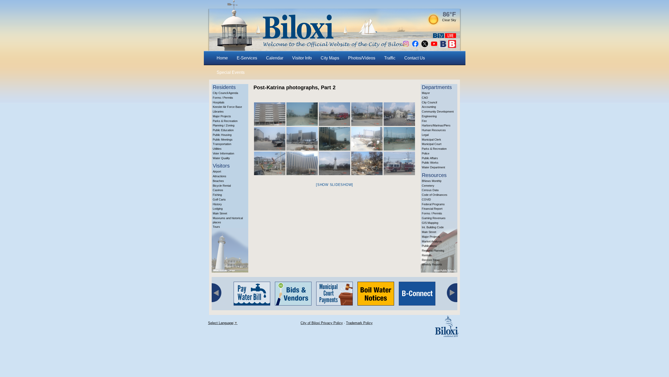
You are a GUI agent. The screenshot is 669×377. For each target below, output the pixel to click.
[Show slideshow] (334, 185)
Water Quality (221, 158)
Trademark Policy (359, 323)
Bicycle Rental (222, 185)
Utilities (217, 148)
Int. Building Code (433, 227)
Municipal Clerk (431, 139)
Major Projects (222, 116)
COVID (426, 199)
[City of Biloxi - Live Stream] (450, 36)
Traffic (389, 58)
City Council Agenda (225, 93)
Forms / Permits (223, 97)
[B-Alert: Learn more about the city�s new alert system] (452, 46)
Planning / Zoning (223, 125)
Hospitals (218, 102)
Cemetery (428, 185)
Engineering (429, 116)
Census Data (430, 190)
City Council (429, 102)
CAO (425, 97)
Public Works (430, 162)
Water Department (433, 167)
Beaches (218, 180)
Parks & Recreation (225, 121)
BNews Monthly (432, 180)
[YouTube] (434, 46)
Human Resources (434, 130)
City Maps (330, 58)
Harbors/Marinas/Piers (436, 125)
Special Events (231, 72)
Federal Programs (433, 204)
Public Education (223, 130)
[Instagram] (406, 46)
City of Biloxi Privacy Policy (322, 323)
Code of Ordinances (434, 194)
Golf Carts (219, 199)
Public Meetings (223, 139)
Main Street (220, 213)
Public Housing (222, 134)
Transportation (222, 144)
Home (222, 58)
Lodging (218, 208)
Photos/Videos (361, 58)
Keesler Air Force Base (227, 106)
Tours (216, 226)
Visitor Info (302, 58)
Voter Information (223, 153)
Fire (424, 121)
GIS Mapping (430, 222)
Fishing (217, 194)
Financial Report (432, 208)
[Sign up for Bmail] (443, 46)
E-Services (247, 58)
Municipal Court (431, 144)
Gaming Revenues (434, 218)
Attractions (219, 176)
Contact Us (414, 58)
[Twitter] (424, 46)
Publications (429, 245)
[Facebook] (415, 46)
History (217, 204)
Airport (217, 171)
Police (425, 153)
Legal (425, 134)
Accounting (429, 106)
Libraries (218, 111)
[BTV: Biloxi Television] (438, 36)
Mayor (426, 93)
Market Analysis (432, 241)
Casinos (218, 190)
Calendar (274, 58)
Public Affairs (430, 158)
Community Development (438, 111)
